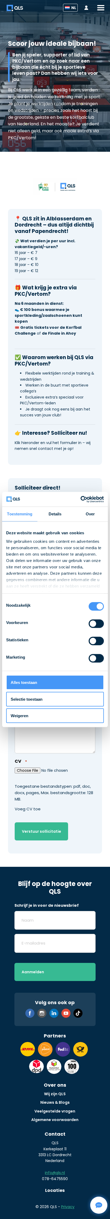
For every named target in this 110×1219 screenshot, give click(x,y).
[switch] (96, 623)
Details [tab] (55, 514)
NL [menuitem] (73, 7)
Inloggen (87, 7)
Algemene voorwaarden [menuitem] (54, 1119)
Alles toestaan (24, 682)
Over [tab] (90, 514)
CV (21, 761)
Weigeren (19, 715)
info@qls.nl (55, 1172)
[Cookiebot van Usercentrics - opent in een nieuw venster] (80, 499)
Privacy (67, 1206)
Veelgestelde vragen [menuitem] (54, 1111)
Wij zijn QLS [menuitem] (55, 1094)
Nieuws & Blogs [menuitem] (55, 1102)
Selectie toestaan (26, 699)
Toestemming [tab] (19, 514)
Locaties (55, 1190)
